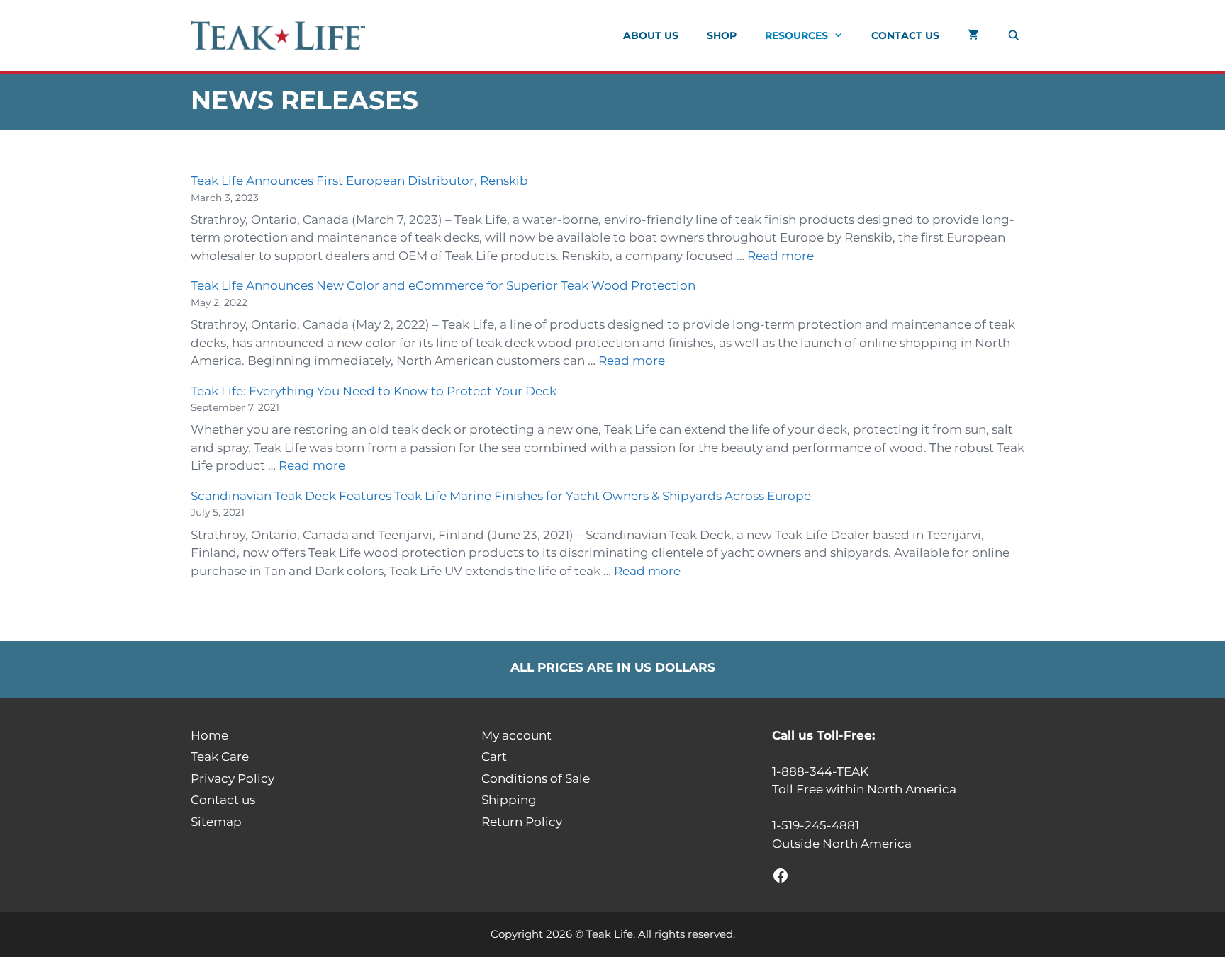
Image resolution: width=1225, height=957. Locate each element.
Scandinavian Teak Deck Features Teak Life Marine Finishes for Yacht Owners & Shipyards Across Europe (501, 496)
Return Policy (521, 822)
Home (209, 735)
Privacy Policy (232, 778)
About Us (650, 35)
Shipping (509, 800)
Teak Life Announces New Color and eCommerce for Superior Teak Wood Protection (443, 285)
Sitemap (216, 822)
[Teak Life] (281, 35)
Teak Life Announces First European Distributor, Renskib (359, 181)
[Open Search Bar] (1013, 35)
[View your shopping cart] (973, 35)
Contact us (905, 35)
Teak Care (220, 756)
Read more (780, 256)
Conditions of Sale (535, 778)
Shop (722, 35)
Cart (494, 756)
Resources (796, 35)
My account (516, 735)
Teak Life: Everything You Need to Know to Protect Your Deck (373, 391)
